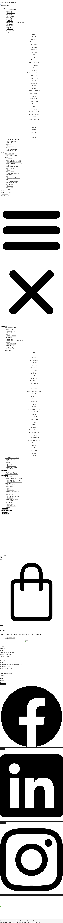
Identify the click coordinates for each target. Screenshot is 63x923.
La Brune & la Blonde (34, 73)
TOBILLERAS (11, 30)
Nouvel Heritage (34, 98)
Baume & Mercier (12, 166)
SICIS (34, 124)
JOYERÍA (4, 8)
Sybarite (34, 132)
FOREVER (10, 14)
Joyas (1, 678)
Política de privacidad (23, 920)
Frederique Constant (13, 178)
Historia (2, 670)
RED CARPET (11, 17)
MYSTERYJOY (34, 93)
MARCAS (8, 32)
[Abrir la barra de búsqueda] (0, 554)
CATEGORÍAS (9, 19)
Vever (34, 137)
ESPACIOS (5, 190)
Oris (8, 189)
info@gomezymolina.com (5, 656)
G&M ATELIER (9, 154)
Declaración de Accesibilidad (39, 920)
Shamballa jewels (33, 122)
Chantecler (34, 47)
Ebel (8, 170)
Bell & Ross (10, 168)
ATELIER (4, 152)
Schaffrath (10, 146)
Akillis (34, 37)
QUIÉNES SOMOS (6, 192)
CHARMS (10, 29)
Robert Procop (34, 114)
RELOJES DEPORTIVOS (14, 163)
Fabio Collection (34, 62)
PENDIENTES (11, 25)
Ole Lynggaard (12, 149)
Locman (10, 186)
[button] (31, 261)
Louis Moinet (11, 187)
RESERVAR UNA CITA (11, 155)
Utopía (34, 135)
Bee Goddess (34, 42)
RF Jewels (34, 109)
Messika (34, 88)
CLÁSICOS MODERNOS (12, 139)
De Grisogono (11, 141)
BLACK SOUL (11, 11)
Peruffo (34, 106)
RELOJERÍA (5, 157)
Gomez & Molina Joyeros (8, 2)
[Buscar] (1, 557)
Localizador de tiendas (6, 673)
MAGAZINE (5, 194)
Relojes (2, 680)
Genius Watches (12, 181)
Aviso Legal (30, 920)
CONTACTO (5, 195)
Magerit (9, 144)
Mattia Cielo (34, 78)
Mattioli (34, 80)
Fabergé (34, 60)
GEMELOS (10, 27)
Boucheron (34, 44)
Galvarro (10, 179)
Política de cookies (14, 920)
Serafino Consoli (34, 119)
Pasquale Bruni (34, 101)
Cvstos (9, 174)
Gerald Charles (12, 182)
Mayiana (34, 83)
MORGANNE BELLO (34, 91)
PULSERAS (10, 24)
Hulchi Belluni (11, 151)
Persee (34, 104)
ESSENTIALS (11, 13)
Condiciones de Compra (5, 920)
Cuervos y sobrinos (13, 173)
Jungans (10, 184)
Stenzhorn (34, 129)
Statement (34, 127)
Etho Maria (10, 143)
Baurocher (34, 39)
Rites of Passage (34, 111)
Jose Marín (34, 70)
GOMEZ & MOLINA (11, 9)
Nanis (34, 96)
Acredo (34, 34)
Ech (34, 57)
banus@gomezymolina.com (6, 668)
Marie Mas (34, 75)
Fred (34, 67)
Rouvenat (34, 117)
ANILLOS (10, 21)
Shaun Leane (11, 147)
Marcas (2, 675)
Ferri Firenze (34, 65)
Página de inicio (10, 638)
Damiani (34, 49)
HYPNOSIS (10, 16)
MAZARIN (34, 86)
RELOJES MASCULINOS (14, 160)
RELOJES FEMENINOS (14, 162)
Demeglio (34, 52)
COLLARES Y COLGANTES (15, 22)
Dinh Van (34, 55)
